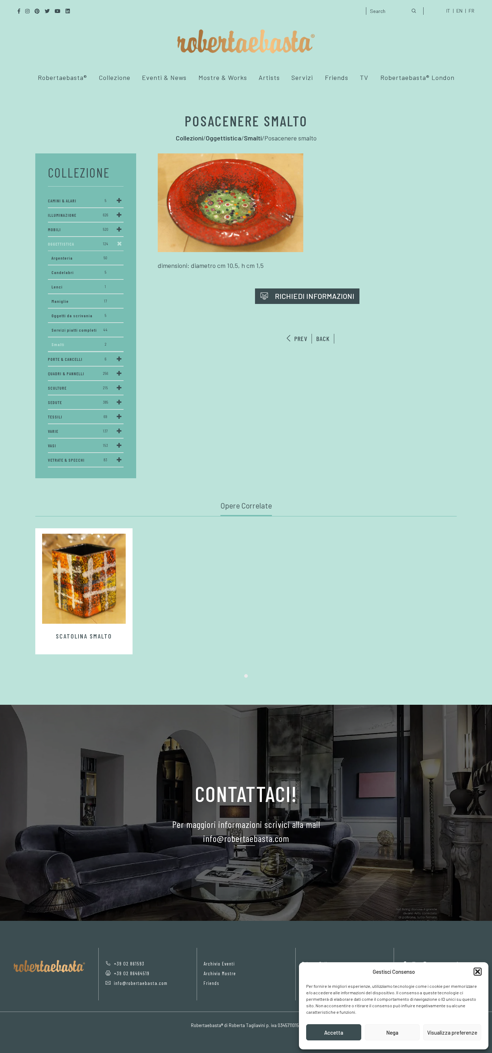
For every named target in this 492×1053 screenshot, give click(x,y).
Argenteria (79, 257)
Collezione (114, 77)
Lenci (79, 286)
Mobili (78, 229)
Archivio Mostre (219, 973)
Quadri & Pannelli (78, 373)
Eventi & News (164, 77)
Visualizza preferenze (452, 1032)
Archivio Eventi (219, 963)
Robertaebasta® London (417, 77)
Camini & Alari (77, 200)
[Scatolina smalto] (84, 579)
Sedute (78, 402)
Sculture (78, 387)
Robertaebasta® (62, 77)
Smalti (79, 344)
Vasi (78, 445)
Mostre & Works (222, 77)
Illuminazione (78, 215)
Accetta (333, 1032)
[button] (477, 971)
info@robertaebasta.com (140, 983)
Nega (392, 1032)
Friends (336, 77)
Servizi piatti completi (80, 329)
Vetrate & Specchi (77, 459)
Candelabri (79, 272)
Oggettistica (78, 243)
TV (364, 77)
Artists (269, 77)
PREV (299, 338)
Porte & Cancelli (77, 359)
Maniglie (79, 301)
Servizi (302, 77)
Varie (78, 431)
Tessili (77, 416)
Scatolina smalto (84, 636)
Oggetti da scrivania (79, 315)
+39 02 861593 (129, 963)
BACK (323, 338)
